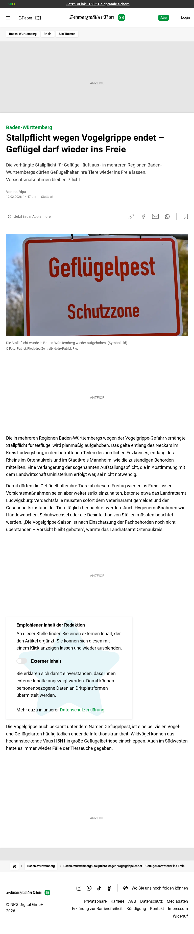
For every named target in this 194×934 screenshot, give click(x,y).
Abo (163, 18)
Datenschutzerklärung (82, 709)
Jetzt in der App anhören (33, 216)
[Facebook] (109, 888)
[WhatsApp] (89, 888)
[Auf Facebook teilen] (143, 216)
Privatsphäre (95, 901)
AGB (132, 901)
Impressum (178, 908)
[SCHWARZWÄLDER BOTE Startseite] (97, 17)
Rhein (48, 34)
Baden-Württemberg (23, 34)
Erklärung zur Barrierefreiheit (97, 908)
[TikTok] (99, 888)
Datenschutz (151, 901)
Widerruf (180, 916)
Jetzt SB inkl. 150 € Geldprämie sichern (98, 4)
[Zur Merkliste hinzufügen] (184, 216)
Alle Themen (67, 34)
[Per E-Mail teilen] (155, 216)
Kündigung (136, 908)
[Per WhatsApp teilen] (167, 216)
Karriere (117, 901)
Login (185, 17)
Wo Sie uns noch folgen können (160, 888)
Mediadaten (177, 901)
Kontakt (157, 908)
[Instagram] (79, 888)
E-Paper (25, 18)
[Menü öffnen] (8, 18)
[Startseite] (14, 866)
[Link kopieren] (131, 216)
